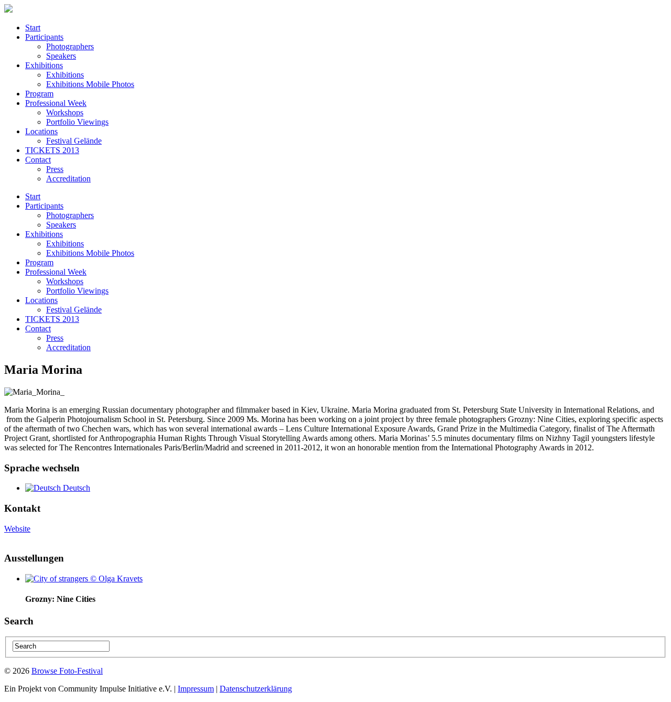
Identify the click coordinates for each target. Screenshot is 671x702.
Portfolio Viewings (77, 121)
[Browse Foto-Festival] (8, 9)
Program (39, 93)
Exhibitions (44, 65)
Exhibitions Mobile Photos (90, 84)
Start (32, 27)
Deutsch (75, 487)
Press (54, 169)
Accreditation (68, 178)
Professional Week (55, 103)
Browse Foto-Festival (67, 670)
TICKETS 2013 (52, 150)
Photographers (70, 46)
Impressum (196, 688)
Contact (38, 159)
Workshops (64, 112)
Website (17, 528)
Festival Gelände (74, 140)
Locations (41, 131)
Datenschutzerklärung (256, 688)
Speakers (61, 55)
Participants (44, 37)
